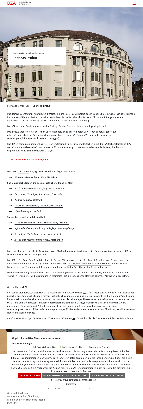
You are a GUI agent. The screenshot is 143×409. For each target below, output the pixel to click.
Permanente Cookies (99, 347)
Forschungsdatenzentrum (107, 251)
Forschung (23, 171)
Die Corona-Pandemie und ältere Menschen (36, 177)
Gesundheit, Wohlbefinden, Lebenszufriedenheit (38, 234)
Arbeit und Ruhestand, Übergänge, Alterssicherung (39, 188)
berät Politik (29, 260)
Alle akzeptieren (30, 375)
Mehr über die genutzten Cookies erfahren (75, 380)
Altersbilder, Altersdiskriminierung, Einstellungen (39, 239)
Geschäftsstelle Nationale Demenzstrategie (89, 263)
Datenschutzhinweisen (80, 371)
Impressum (71, 384)
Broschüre (82, 318)
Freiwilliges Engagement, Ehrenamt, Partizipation (39, 205)
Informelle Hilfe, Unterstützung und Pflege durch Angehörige (44, 228)
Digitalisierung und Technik (28, 211)
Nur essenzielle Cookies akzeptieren (65, 375)
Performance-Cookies (72, 347)
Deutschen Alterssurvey (43, 251)
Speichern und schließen (107, 375)
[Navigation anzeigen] (134, 3)
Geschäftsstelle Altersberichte (98, 260)
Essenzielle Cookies (46, 347)
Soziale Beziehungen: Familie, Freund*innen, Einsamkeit (42, 222)
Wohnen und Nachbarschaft (28, 200)
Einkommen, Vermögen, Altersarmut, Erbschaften (39, 194)
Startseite (12, 106)
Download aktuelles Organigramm (32, 159)
